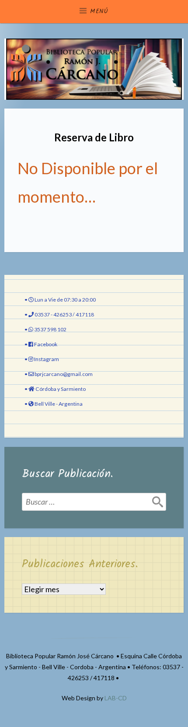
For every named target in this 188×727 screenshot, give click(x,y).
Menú (99, 11)
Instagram (46, 359)
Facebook (45, 344)
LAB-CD (115, 698)
